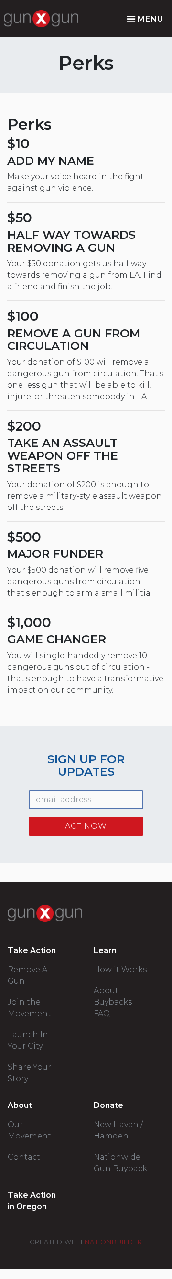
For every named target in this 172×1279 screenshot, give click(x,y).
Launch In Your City (28, 1040)
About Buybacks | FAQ (115, 1002)
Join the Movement (29, 1007)
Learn (105, 950)
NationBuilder (113, 1242)
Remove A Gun (27, 975)
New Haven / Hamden (118, 1130)
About (20, 1105)
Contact (24, 1156)
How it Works (120, 969)
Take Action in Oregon (32, 1201)
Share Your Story (29, 1072)
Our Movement (29, 1130)
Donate (108, 1105)
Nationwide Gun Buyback (120, 1162)
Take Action (32, 950)
